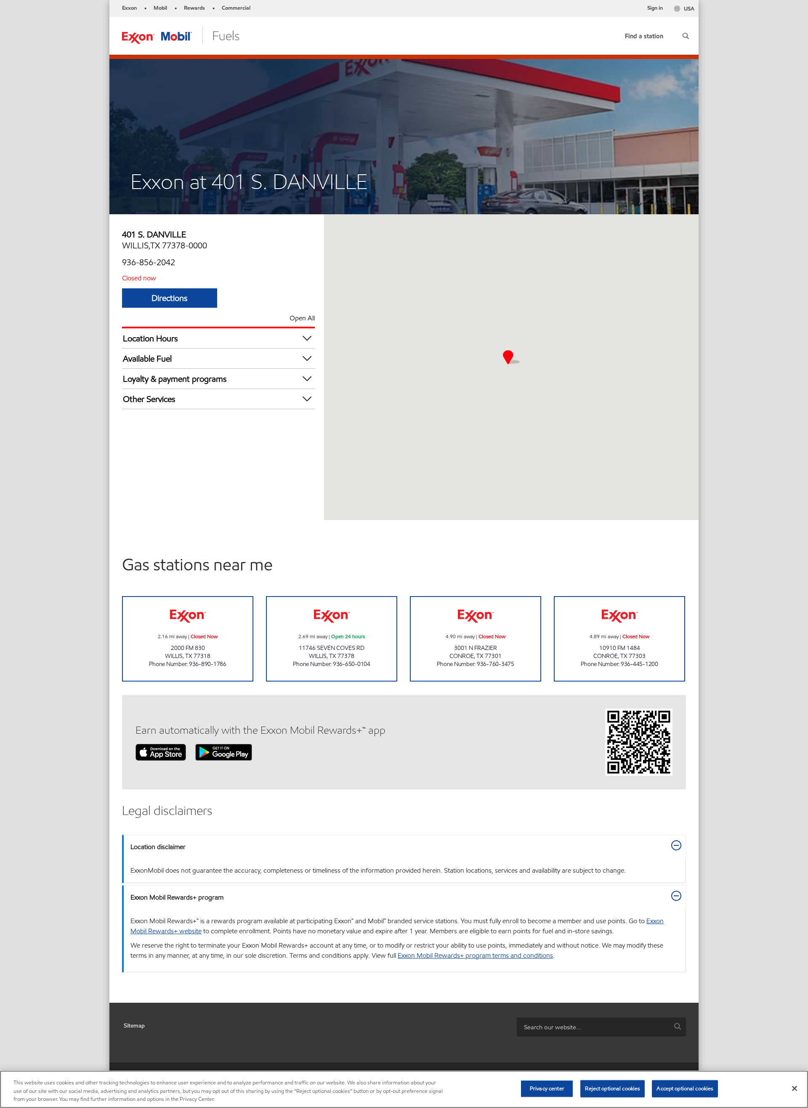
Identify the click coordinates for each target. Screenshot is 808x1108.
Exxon (129, 8)
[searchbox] (593, 1026)
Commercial (236, 8)
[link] (644, 34)
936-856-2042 (148, 262)
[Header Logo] (180, 35)
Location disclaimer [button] (158, 846)
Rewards (194, 8)
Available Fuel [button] (147, 358)
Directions (170, 298)
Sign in (655, 8)
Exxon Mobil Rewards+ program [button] (176, 897)
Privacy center (547, 1088)
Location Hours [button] (150, 338)
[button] (686, 36)
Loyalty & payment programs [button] (175, 378)
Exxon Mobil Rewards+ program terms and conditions (475, 955)
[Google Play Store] (223, 751)
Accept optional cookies (684, 1088)
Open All (302, 318)
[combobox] (601, 1026)
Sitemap (134, 1026)
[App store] (161, 751)
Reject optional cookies (612, 1088)
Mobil (160, 8)
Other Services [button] (149, 399)
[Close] (794, 1088)
